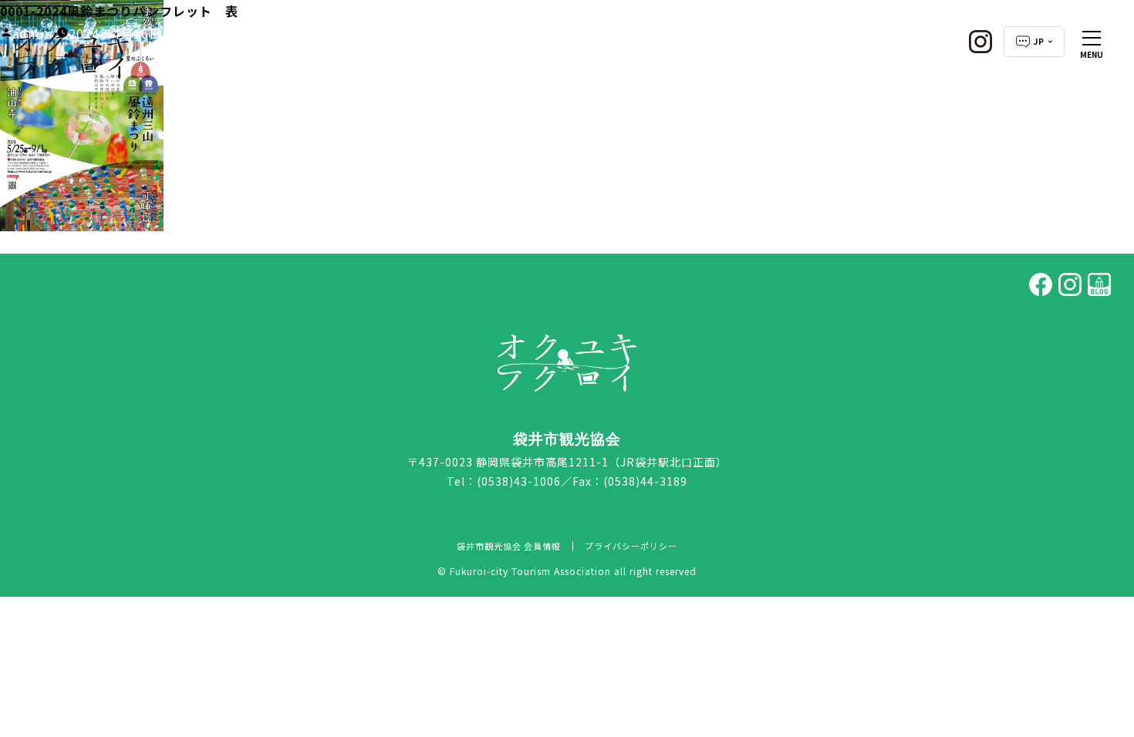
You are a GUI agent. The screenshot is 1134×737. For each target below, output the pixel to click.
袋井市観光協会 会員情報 (509, 546)
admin (32, 33)
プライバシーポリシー (631, 546)
